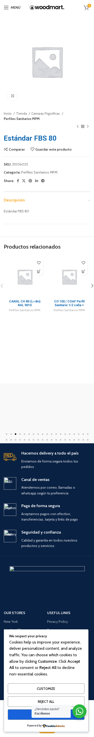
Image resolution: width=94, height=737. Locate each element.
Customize (46, 689)
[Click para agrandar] (13, 96)
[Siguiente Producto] (87, 126)
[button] (6, 434)
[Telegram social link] (43, 181)
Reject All (46, 702)
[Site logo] (47, 7)
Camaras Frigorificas (46, 113)
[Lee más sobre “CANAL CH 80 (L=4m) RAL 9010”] (39, 271)
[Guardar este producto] (39, 262)
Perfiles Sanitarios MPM (22, 119)
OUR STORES (14, 613)
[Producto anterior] (77, 126)
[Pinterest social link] (30, 181)
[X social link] (24, 181)
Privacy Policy (57, 621)
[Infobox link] (47, 460)
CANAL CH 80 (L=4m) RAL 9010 (24, 303)
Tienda (22, 113)
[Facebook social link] (18, 181)
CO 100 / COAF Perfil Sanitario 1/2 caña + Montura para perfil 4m (69, 305)
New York (11, 621)
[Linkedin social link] (37, 181)
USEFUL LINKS (58, 613)
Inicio (8, 113)
